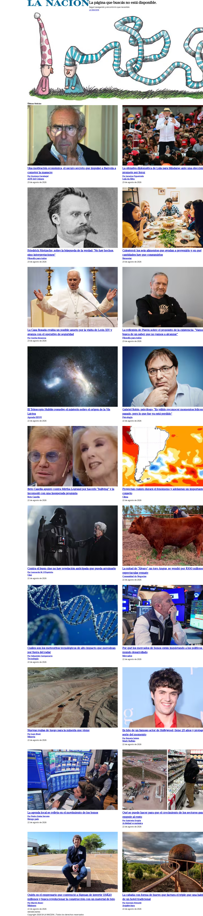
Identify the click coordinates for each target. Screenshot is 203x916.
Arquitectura (128, 906)
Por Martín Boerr (35, 903)
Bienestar (127, 258)
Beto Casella (33, 497)
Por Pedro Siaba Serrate (38, 816)
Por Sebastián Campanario (40, 656)
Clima (125, 497)
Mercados (127, 656)
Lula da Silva (128, 179)
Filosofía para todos (37, 258)
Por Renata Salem (130, 738)
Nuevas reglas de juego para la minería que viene (58, 730)
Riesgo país (33, 819)
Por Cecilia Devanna (36, 338)
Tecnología (32, 659)
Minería (31, 737)
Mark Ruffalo (128, 741)
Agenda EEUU (34, 417)
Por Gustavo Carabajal (38, 176)
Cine (29, 575)
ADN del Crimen (35, 179)
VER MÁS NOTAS (33, 912)
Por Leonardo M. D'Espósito (40, 572)
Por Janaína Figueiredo (133, 176)
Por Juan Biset (34, 734)
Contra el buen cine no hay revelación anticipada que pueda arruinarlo (71, 568)
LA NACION (94, 10)
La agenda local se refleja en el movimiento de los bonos (62, 812)
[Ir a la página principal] (58, 5)
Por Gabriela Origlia (131, 820)
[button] (72, 135)
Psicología (127, 417)
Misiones (31, 906)
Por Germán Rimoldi (131, 903)
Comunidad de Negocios (134, 577)
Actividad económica (132, 823)
